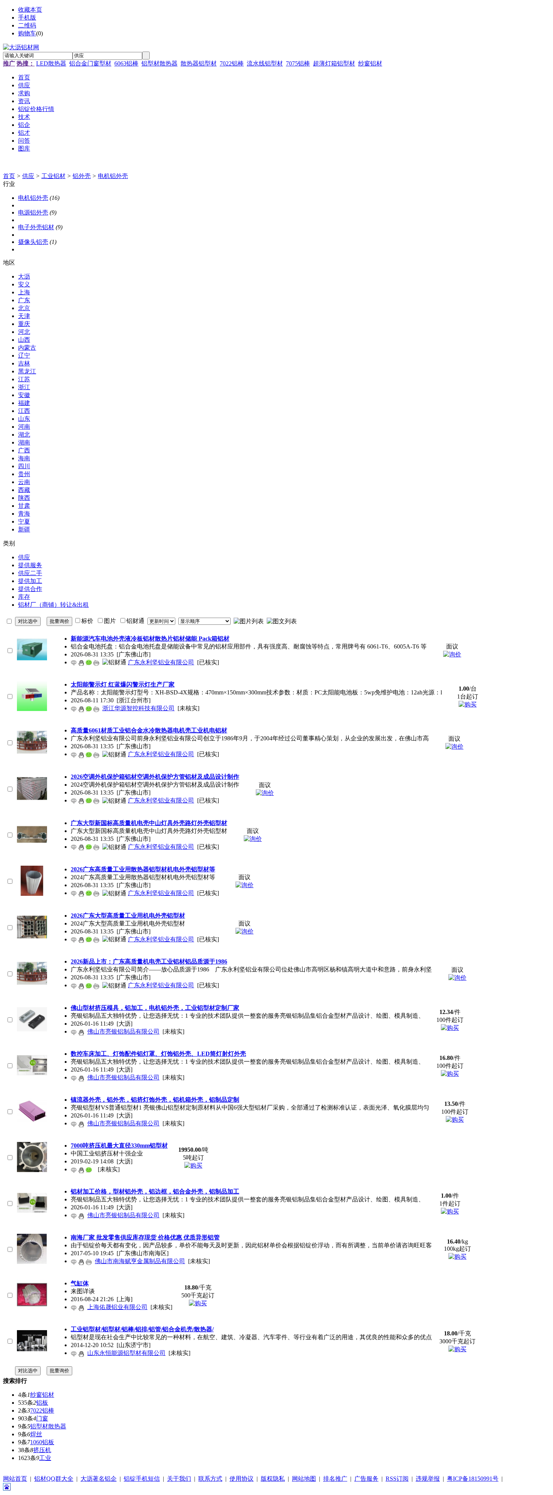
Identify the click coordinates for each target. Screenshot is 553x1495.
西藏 (24, 490)
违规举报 (428, 1478)
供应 (28, 176)
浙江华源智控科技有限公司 (138, 708)
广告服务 (366, 1478)
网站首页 (15, 1478)
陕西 (24, 498)
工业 (45, 1458)
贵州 (24, 474)
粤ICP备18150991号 (472, 1478)
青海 (24, 513)
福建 (24, 403)
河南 (24, 426)
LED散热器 (51, 63)
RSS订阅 (397, 1478)
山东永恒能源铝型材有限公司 (126, 1353)
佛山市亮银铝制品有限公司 (123, 1031)
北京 (24, 308)
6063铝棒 (126, 63)
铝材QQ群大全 (53, 1478)
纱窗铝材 (370, 63)
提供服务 (30, 565)
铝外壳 (82, 176)
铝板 (42, 1402)
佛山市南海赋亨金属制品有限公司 (140, 1261)
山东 (24, 419)
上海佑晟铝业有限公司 (117, 1307)
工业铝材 (53, 176)
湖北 (24, 434)
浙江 (24, 387)
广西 (24, 450)
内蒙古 (27, 347)
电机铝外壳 (113, 176)
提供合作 (30, 589)
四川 (24, 466)
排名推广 (335, 1478)
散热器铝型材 (199, 63)
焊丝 (36, 1434)
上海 (24, 292)
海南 (24, 458)
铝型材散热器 (159, 63)
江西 (24, 411)
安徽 (24, 395)
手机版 (27, 17)
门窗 (42, 1418)
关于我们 (179, 1478)
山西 (24, 339)
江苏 (24, 379)
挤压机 (42, 1450)
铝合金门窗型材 (90, 63)
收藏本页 (30, 9)
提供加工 (30, 581)
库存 (24, 597)
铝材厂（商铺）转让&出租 (53, 604)
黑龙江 (27, 371)
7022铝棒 (232, 63)
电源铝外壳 (33, 212)
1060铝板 (42, 1442)
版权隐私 (273, 1478)
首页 (9, 176)
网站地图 (304, 1478)
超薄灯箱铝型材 (334, 63)
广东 (24, 300)
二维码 (27, 25)
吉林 (24, 363)
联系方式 (210, 1478)
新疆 (24, 529)
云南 (24, 482)
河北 (24, 332)
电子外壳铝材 (36, 227)
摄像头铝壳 (33, 242)
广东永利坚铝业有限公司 (161, 662)
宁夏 (24, 521)
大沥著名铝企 (99, 1478)
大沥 (24, 276)
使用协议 (241, 1478)
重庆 (24, 324)
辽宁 (24, 355)
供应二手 (30, 573)
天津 (24, 316)
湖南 (24, 442)
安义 (24, 284)
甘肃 (24, 505)
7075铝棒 (298, 63)
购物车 (27, 33)
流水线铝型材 (265, 63)
